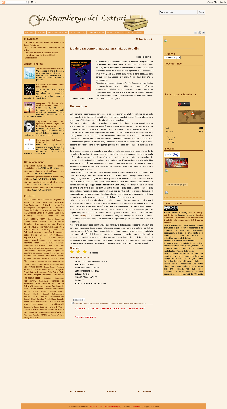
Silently (33, 289)
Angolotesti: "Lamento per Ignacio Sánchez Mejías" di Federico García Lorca (50, 123)
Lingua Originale (44, 250)
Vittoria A (45, 315)
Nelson (53, 264)
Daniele (27, 221)
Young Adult (29, 318)
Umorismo (52, 310)
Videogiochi (28, 315)
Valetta (60, 312)
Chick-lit (52, 210)
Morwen (45, 258)
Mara (53, 256)
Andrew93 (48, 200)
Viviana (53, 315)
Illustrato (60, 235)
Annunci (36, 202)
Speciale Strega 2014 (46, 304)
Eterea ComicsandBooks (99, 303)
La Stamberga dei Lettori (78, 406)
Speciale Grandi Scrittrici (35, 291)
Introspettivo (40, 245)
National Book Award (40, 264)
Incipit (61, 238)
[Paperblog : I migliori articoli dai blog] (172, 157)
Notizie (32, 267)
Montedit (37, 258)
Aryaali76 (59, 205)
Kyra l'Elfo (59, 245)
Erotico (60, 224)
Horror (51, 235)
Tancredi (52, 307)
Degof (34, 221)
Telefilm (27, 310)
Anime (26, 202)
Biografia (28, 210)
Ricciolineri (43, 281)
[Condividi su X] (80, 299)
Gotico (26, 235)
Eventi (49, 227)
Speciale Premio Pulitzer (46, 301)
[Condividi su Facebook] (83, 299)
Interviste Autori (31, 243)
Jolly (50, 245)
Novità (39, 267)
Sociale (40, 289)
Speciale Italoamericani (53, 294)
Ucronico (43, 310)
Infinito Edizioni (46, 240)
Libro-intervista (30, 250)
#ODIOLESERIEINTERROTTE (34, 200)
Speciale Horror (56, 291)
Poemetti (38, 269)
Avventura (59, 208)
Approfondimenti (31, 205)
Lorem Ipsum (49, 253)
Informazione (59, 240)
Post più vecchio (145, 391)
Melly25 (61, 256)
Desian (43, 221)
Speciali (59, 304)
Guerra (34, 235)
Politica (51, 269)
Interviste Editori (47, 243)
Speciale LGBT (31, 296)
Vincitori (36, 315)
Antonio (59, 202)
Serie (26, 289)
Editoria (51, 224)
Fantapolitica (58, 227)
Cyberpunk (59, 219)
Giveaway (59, 232)
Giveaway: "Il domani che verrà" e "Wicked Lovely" (50, 104)
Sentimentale (58, 286)
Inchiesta (52, 238)
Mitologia (27, 258)
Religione (48, 278)
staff (37, 317)
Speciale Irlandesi (32, 294)
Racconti (28, 274)
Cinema (60, 210)
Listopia (55, 250)
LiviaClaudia (37, 253)
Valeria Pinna (50, 312)
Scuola (48, 286)
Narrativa (30, 261)
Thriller (34, 309)
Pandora (60, 267)
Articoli (46, 205)
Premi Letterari (31, 272)
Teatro (61, 307)
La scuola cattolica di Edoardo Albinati (41, 53)
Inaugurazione (42, 238)
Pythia (56, 272)
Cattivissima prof (40, 210)
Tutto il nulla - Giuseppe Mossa (49, 68)
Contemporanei (35, 218)
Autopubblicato (44, 208)
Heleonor (42, 235)
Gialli (51, 232)
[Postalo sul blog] (77, 299)
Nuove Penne (49, 267)
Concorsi (39, 215)
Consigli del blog (55, 215)
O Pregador (127, 406)
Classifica (42, 213)
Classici (31, 213)
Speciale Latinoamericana (52, 296)
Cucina (50, 219)
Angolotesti (59, 200)
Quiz (62, 272)
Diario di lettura (56, 221)
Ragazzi (37, 275)
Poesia (44, 269)
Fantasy (46, 229)
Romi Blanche (43, 283)
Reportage (59, 278)
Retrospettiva (30, 281)
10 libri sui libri (31, 58)
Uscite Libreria (37, 312)
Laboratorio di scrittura (34, 248)
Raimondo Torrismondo (53, 275)
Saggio (61, 283)
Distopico (28, 224)
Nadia (61, 258)
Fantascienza (31, 229)
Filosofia (37, 232)
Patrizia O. (28, 269)
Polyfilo (60, 269)
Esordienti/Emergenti (35, 227)
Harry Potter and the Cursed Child (40, 55)
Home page (112, 391)
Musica (54, 258)
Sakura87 (28, 286)
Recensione (32, 277)
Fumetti (45, 232)
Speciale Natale (30, 299)
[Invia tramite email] (74, 299)
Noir (25, 267)
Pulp (50, 272)
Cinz (25, 213)
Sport (36, 307)
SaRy (53, 283)
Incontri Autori (31, 240)
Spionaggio (28, 307)
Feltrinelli (29, 232)
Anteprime (47, 202)
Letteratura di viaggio (54, 248)
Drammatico (40, 224)
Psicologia (42, 272)
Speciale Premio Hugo (46, 299)
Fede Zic (59, 229)
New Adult (60, 264)
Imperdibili (29, 237)
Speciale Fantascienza (54, 289)
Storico (43, 307)
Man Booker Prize (41, 256)
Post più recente (77, 391)
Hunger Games (87, 216)
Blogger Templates (151, 406)
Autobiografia (29, 208)
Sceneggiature (39, 286)
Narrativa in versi (44, 261)
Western (60, 315)
